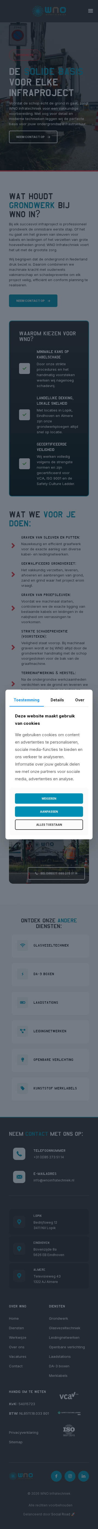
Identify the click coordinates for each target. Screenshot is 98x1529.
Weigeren (49, 798)
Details (57, 700)
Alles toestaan (49, 824)
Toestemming (26, 700)
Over (79, 700)
